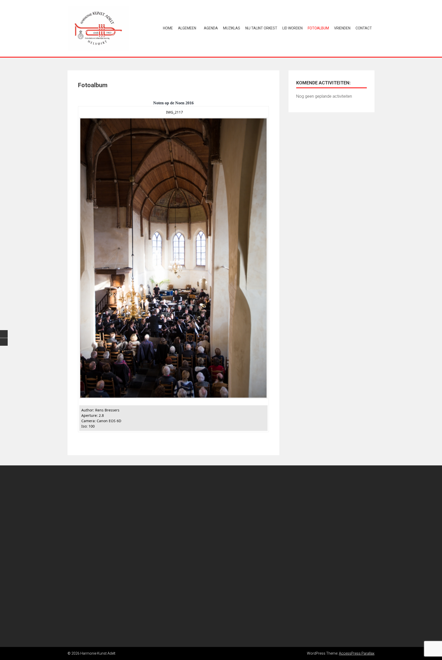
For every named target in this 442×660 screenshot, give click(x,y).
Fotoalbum (318, 28)
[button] (60, 556)
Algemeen (187, 28)
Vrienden (342, 28)
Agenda (211, 28)
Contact (364, 28)
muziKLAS (231, 28)
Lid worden (292, 28)
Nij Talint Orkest (261, 28)
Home (168, 28)
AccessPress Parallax (356, 653)
